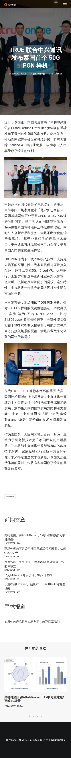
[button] (65, 4)
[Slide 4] (42, 716)
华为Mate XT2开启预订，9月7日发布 (28, 575)
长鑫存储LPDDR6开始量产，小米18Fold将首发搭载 (34, 586)
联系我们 (54, 621)
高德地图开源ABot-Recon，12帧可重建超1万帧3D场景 (34, 537)
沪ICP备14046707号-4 (54, 740)
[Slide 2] (33, 716)
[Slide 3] (38, 716)
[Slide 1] (29, 716)
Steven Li (57, 74)
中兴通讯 (10, 496)
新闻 (34, 74)
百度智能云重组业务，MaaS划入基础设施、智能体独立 (34, 564)
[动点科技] (10, 4)
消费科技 (41, 74)
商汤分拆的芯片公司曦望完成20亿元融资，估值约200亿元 (35, 551)
